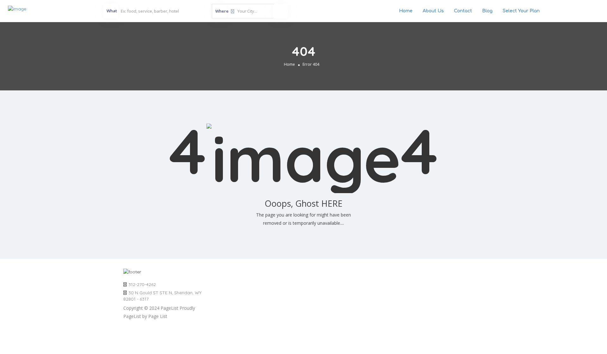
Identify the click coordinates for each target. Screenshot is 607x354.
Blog (487, 11)
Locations (229, 282)
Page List (157, 316)
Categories (322, 282)
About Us (433, 11)
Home (406, 11)
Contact (463, 11)
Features (412, 282)
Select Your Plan (521, 11)
